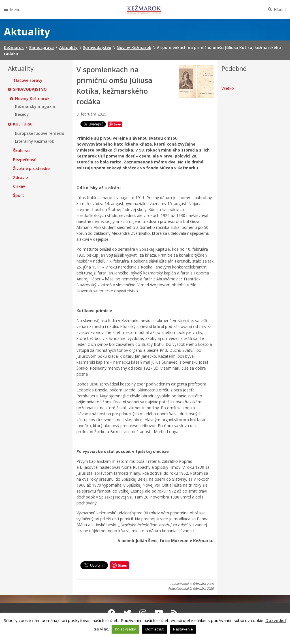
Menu (15, 9)
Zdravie (20, 177)
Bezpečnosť (24, 159)
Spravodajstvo (30, 89)
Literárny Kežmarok (34, 141)
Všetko (227, 88)
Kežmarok (144, 9)
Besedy (22, 114)
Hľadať (280, 9)
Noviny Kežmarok (32, 98)
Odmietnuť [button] (154, 629)
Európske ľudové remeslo (39, 133)
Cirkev (19, 186)
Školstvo (21, 150)
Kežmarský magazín (35, 106)
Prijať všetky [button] (125, 629)
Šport (18, 195)
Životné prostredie (31, 168)
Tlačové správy (27, 80)
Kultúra (22, 124)
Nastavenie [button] (183, 629)
